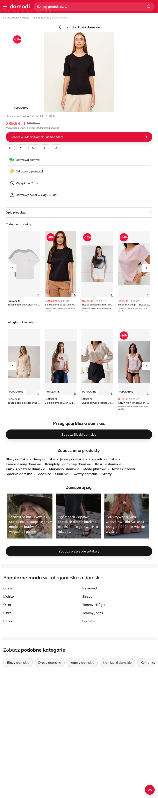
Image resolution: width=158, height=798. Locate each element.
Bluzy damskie (17, 459)
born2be (88, 621)
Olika (7, 605)
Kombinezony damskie (23, 464)
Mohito (8, 596)
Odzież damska (41, 17)
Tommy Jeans (92, 613)
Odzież (25, 17)
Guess (8, 588)
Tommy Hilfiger (94, 605)
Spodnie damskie (19, 474)
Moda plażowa (94, 469)
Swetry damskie (85, 474)
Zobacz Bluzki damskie (79, 434)
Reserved (89, 588)
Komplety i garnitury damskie (68, 464)
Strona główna (11, 17)
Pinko (7, 613)
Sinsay (87, 596)
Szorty (107, 474)
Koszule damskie (108, 464)
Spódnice (44, 474)
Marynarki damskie (64, 469)
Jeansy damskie (72, 459)
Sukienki (62, 474)
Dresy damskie (44, 459)
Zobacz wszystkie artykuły (79, 551)
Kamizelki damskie (102, 459)
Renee (8, 621)
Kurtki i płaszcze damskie (25, 469)
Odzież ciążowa (122, 469)
